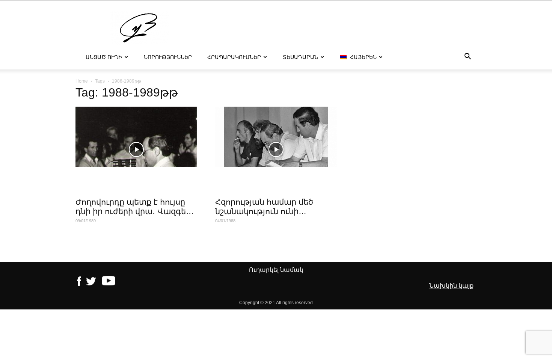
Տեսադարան (300, 57)
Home (81, 81)
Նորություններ (168, 57)
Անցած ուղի (104, 57)
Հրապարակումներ (234, 57)
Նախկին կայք (451, 285)
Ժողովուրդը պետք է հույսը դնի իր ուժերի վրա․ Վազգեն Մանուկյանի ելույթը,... (133, 211)
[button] (467, 57)
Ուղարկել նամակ (276, 270)
